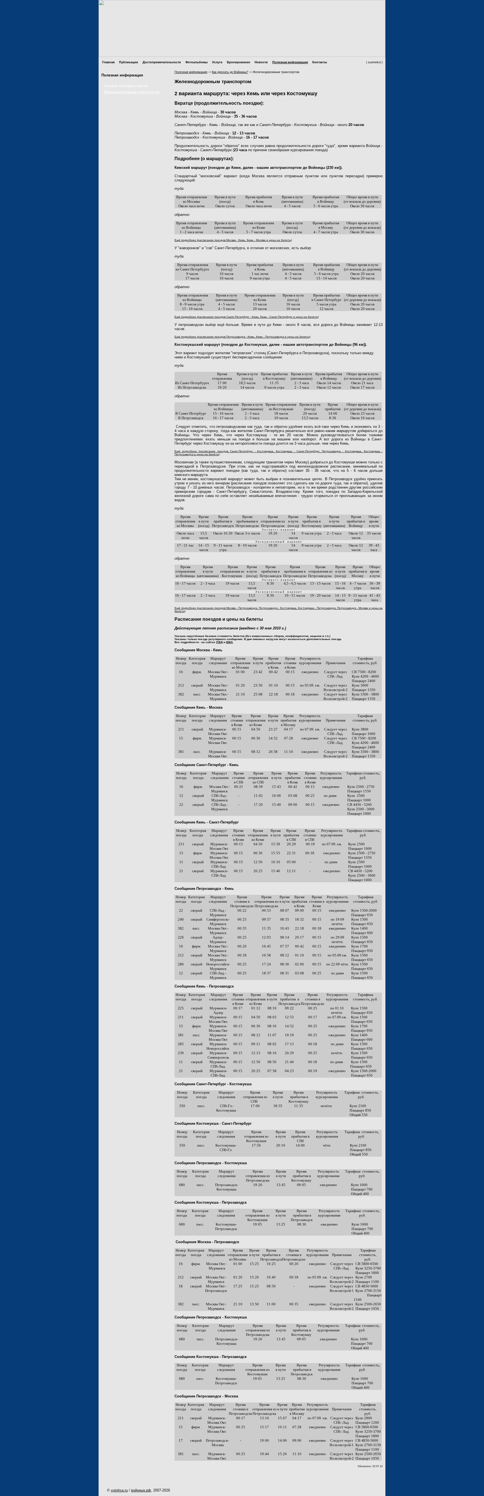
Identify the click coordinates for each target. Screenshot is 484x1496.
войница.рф (141, 1490)
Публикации (128, 62)
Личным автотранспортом (126, 86)
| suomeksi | (374, 62)
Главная (108, 62)
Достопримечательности (162, 62)
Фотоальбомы (196, 62)
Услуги (217, 62)
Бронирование (238, 62)
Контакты (319, 62)
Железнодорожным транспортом (132, 92)
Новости (261, 62)
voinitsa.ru (119, 1490)
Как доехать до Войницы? (230, 72)
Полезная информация (290, 62)
